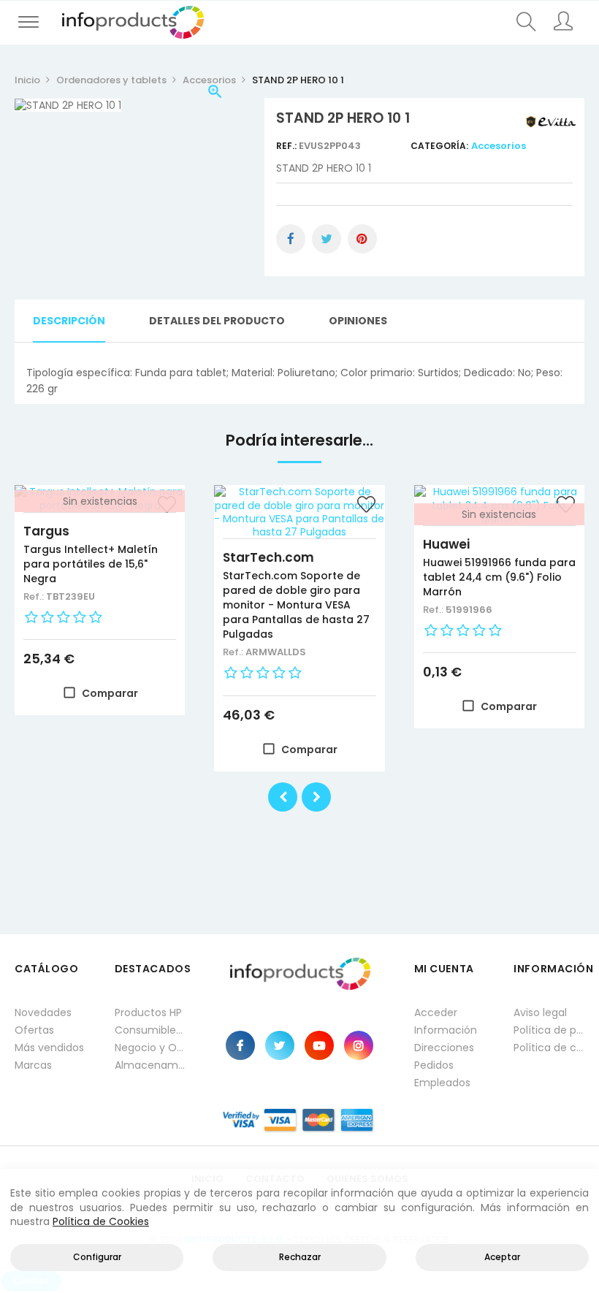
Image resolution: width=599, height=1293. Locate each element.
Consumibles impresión (150, 1030)
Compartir (290, 238)
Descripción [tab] (69, 320)
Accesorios (498, 146)
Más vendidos (49, 1047)
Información (445, 1030)
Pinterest (362, 238)
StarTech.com (268, 557)
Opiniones (358, 320)
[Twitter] (279, 1045)
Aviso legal (540, 1012)
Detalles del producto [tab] (217, 320)
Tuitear (326, 238)
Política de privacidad (549, 1030)
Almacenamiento (150, 1065)
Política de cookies (549, 1047)
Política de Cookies (101, 1221)
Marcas (33, 1065)
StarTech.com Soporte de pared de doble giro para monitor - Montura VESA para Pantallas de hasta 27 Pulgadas (296, 604)
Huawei (446, 544)
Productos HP (148, 1012)
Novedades (43, 1012)
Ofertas (34, 1030)
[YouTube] (319, 1045)
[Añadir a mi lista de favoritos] (366, 506)
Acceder (435, 1012)
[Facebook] (240, 1045)
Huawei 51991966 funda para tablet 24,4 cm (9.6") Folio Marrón (499, 577)
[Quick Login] (563, 23)
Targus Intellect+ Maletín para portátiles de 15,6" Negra (90, 564)
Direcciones (444, 1047)
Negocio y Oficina (150, 1047)
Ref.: (287, 146)
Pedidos (434, 1065)
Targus (46, 531)
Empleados (442, 1082)
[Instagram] (358, 1045)
